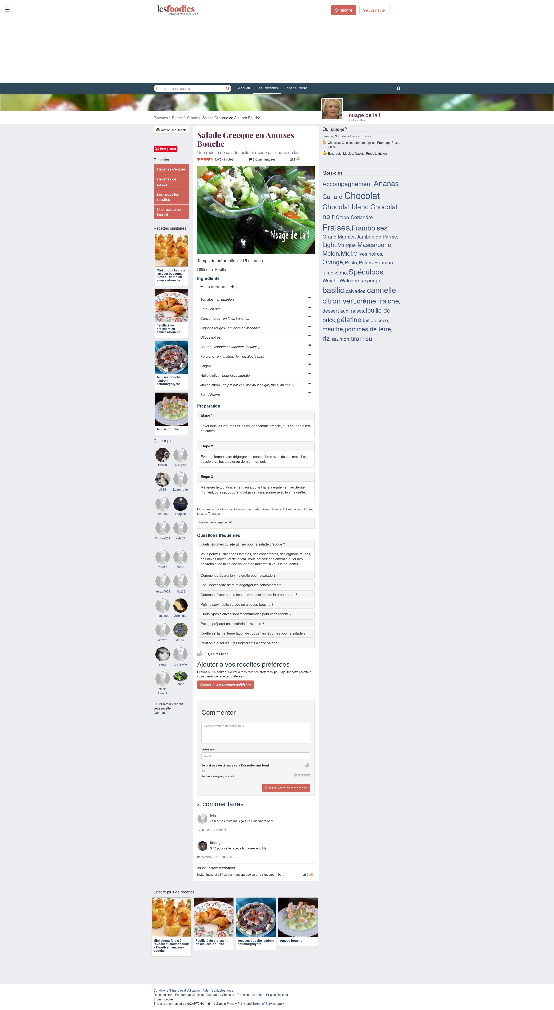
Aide (206, 990)
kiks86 (162, 465)
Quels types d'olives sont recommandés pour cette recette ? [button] (246, 613)
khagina (180, 513)
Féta (256, 509)
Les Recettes (267, 88)
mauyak (180, 465)
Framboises (370, 227)
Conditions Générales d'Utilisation (177, 990)
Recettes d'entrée (171, 169)
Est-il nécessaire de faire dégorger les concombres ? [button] (241, 584)
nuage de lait (364, 115)
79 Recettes (357, 120)
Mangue (347, 244)
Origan (307, 509)
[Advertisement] (277, 49)
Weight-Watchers (341, 280)
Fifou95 (162, 513)
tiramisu (361, 338)
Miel (346, 253)
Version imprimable (173, 130)
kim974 (162, 640)
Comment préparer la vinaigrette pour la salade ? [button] (238, 575)
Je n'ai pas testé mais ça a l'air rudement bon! (235, 765)
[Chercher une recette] (228, 88)
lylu (213, 815)
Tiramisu (243, 994)
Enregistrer (168, 148)
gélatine (349, 319)
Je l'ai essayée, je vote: (218, 776)
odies (157, 9)
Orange (332, 261)
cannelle (381, 289)
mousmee (162, 615)
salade (201, 513)
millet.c (162, 567)
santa (162, 664)
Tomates (214, 513)
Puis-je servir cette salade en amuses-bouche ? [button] (237, 604)
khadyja (217, 842)
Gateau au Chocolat (220, 994)
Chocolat (362, 194)
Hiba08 (180, 591)
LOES (162, 489)
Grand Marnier (338, 236)
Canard (332, 196)
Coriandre (362, 216)
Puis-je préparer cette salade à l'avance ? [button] (232, 623)
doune (180, 640)
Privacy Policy (236, 1003)
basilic (333, 289)
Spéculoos (366, 271)
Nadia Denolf (162, 691)
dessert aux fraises (343, 310)
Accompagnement (347, 183)
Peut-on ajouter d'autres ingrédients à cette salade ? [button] (240, 642)
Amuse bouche (168, 429)
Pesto (351, 262)
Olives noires (292, 509)
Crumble (257, 994)
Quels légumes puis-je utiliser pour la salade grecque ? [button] (243, 544)
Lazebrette (180, 489)
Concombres (243, 509)
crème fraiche (378, 300)
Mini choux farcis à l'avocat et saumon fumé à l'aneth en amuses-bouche (171, 275)
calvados (355, 290)
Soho (341, 272)
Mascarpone (374, 244)
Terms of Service (264, 1003)
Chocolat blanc (345, 206)
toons (180, 684)
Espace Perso (295, 88)
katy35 (180, 538)
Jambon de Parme (377, 236)
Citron (342, 216)
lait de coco (375, 320)
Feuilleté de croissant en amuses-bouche (168, 328)
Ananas (386, 182)
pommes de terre (368, 328)
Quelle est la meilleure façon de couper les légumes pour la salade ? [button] (253, 633)
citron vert (338, 300)
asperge (371, 280)
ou (203, 770)
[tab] (255, 544)
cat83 (180, 567)
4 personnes (216, 286)
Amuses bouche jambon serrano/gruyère (256, 942)
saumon (340, 338)
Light (329, 244)
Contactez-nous (222, 990)
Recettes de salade (166, 181)
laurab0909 (162, 591)
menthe (332, 328)
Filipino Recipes (277, 994)
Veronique (180, 615)
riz (326, 338)
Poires (366, 262)
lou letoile (180, 664)
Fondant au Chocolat (189, 994)
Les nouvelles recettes (168, 197)
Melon (330, 253)
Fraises (336, 227)
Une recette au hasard (169, 212)
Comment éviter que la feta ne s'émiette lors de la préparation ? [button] (249, 594)
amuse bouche (222, 509)
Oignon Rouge (271, 509)
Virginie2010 (162, 540)
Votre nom (208, 749)
